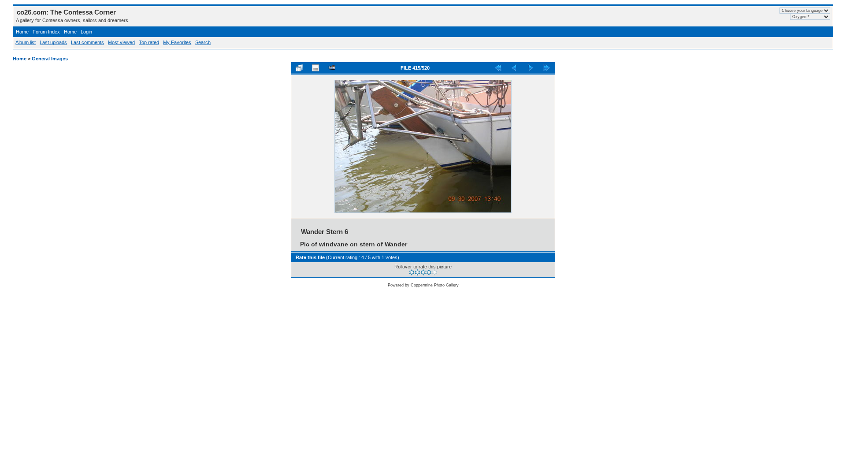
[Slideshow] (332, 68)
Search (203, 42)
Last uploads (53, 42)
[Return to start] (498, 68)
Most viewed (121, 42)
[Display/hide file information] (315, 68)
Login (86, 31)
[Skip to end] (547, 68)
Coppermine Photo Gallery (435, 285)
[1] (412, 272)
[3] (423, 272)
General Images (50, 58)
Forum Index (46, 31)
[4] (429, 272)
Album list (25, 42)
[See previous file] (514, 68)
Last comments (87, 42)
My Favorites (177, 42)
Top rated (149, 42)
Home (22, 31)
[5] (435, 272)
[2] (417, 272)
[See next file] (530, 68)
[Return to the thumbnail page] (299, 68)
